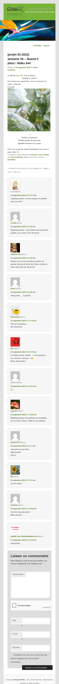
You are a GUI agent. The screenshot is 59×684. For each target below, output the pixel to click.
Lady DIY (14, 411)
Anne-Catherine (16, 157)
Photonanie (15, 317)
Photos (46, 154)
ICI (18, 152)
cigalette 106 (16, 254)
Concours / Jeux (36, 154)
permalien (11, 159)
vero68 (13, 223)
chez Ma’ (19, 75)
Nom (17, 621)
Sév (12, 348)
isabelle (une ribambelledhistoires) (24, 536)
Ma (12, 476)
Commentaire (18, 574)
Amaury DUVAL (19, 679)
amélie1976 (15, 442)
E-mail (17, 634)
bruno (13, 288)
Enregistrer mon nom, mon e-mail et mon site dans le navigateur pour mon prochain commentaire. (29, 658)
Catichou (14, 505)
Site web (15, 647)
